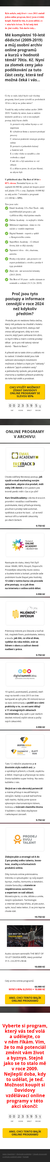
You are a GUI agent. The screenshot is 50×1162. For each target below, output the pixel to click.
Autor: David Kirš (9, 1154)
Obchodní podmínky (23, 1154)
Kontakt (26, 1157)
